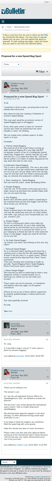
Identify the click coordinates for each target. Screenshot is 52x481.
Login (46, 2)
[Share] (47, 377)
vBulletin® (37, 477)
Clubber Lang (21, 445)
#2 (47, 340)
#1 (47, 96)
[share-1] (47, 90)
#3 (47, 383)
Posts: (13, 91)
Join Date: (15, 88)
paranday (20, 356)
